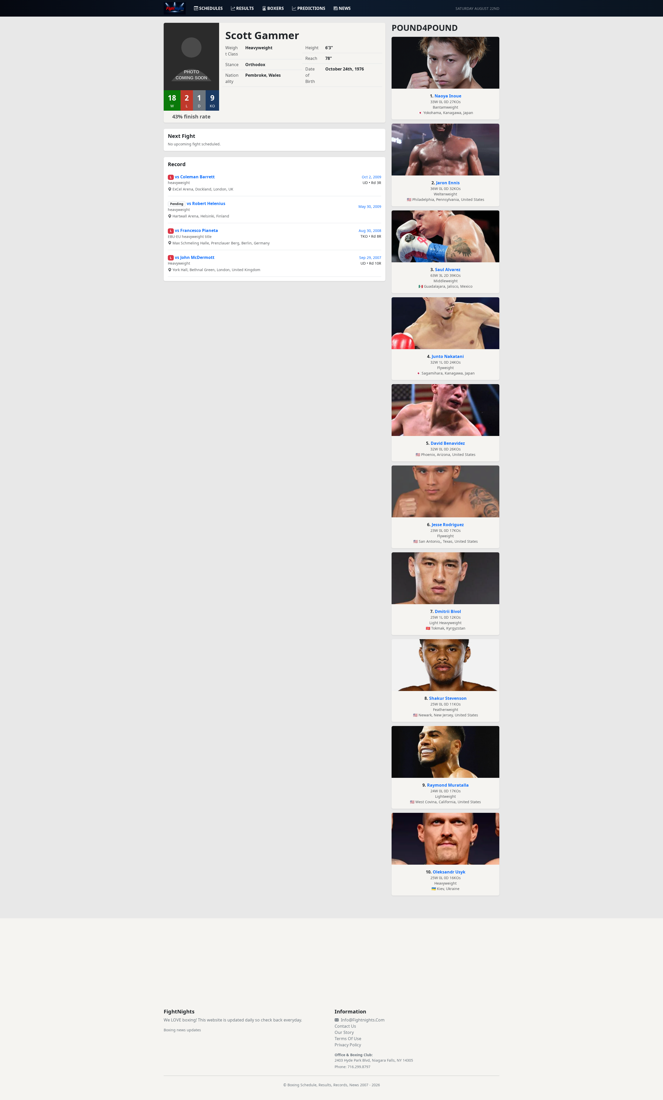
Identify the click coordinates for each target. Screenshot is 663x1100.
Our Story (344, 1032)
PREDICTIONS (311, 8)
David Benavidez (448, 443)
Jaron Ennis (448, 183)
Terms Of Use (348, 1038)
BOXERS (275, 8)
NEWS (345, 8)
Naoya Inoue (448, 96)
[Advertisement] (331, 969)
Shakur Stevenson (448, 698)
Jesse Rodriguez (448, 524)
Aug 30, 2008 (370, 230)
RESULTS (245, 8)
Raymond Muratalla (448, 785)
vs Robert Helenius (206, 203)
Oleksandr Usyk (449, 872)
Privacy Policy (348, 1045)
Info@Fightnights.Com (363, 1020)
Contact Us (345, 1026)
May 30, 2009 (369, 206)
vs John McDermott (194, 257)
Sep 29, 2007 (370, 257)
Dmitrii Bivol (448, 611)
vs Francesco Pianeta (196, 230)
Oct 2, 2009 (371, 176)
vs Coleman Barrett (195, 177)
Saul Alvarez (447, 269)
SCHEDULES (211, 8)
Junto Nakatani (448, 356)
